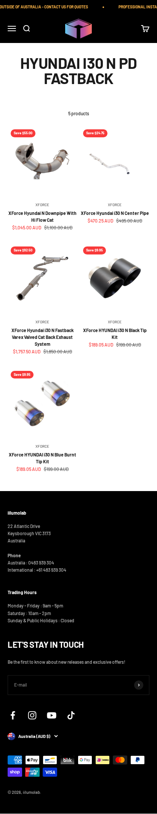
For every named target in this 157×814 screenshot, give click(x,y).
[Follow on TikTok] (71, 715)
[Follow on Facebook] (13, 715)
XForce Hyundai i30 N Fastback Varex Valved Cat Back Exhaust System (42, 337)
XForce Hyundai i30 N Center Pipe (115, 213)
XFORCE (42, 204)
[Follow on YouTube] (51, 715)
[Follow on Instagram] (32, 715)
